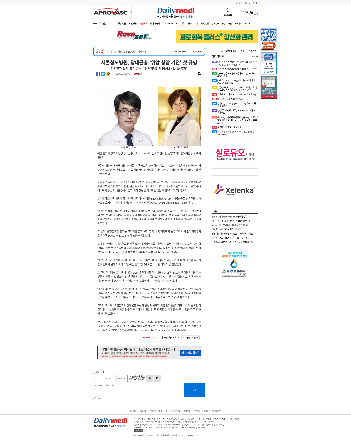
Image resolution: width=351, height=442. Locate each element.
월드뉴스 (215, 23)
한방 (223, 23)
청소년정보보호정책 (173, 411)
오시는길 (143, 411)
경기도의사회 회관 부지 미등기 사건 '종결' (229, 216)
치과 (196, 23)
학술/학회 (143, 23)
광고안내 (238, 3)
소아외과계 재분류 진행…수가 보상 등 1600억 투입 (232, 241)
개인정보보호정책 (156, 411)
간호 (190, 23)
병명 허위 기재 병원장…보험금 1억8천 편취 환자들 (232, 233)
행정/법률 (122, 23)
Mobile (139, 430)
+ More (255, 56)
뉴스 (103, 23)
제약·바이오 (168, 23)
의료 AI (247, 23)
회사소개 (133, 411)
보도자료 (238, 23)
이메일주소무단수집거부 (212, 411)
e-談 (230, 23)
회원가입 (247, 3)
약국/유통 (205, 23)
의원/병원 (133, 23)
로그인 (255, 3)
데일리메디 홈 (230, 50)
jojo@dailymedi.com (171, 337)
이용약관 (187, 411)
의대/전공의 (155, 23)
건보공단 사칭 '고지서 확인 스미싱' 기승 (228, 229)
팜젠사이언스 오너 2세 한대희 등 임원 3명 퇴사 (230, 224)
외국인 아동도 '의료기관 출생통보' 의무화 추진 (230, 237)
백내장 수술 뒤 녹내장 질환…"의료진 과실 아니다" (232, 220)
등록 (195, 390)
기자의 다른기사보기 (190, 337)
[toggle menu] (95, 22)
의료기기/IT (180, 23)
